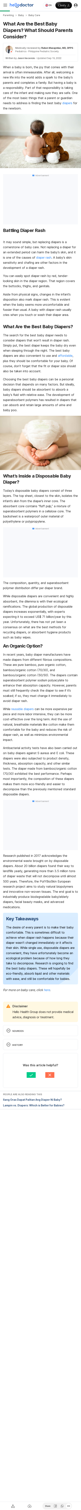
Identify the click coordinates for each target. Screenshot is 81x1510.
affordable (65, 356)
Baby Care (34, 15)
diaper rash (43, 257)
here (47, 990)
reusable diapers (22, 709)
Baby (21, 15)
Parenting (8, 15)
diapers (67, 103)
